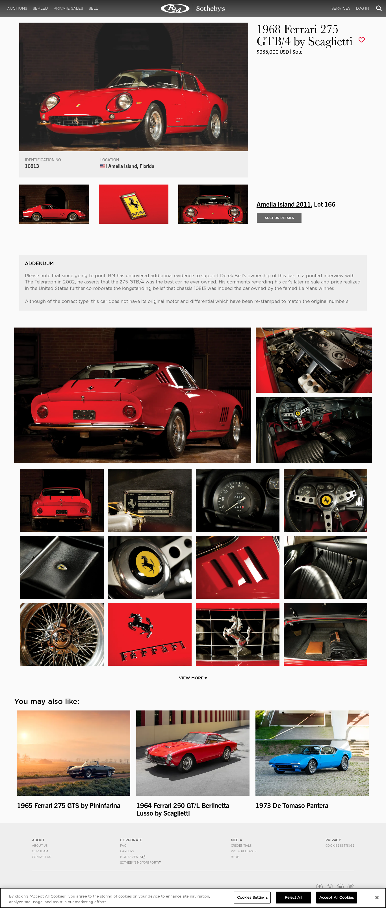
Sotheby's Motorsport (139, 862)
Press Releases (243, 851)
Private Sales (68, 8)
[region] (193, 898)
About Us (39, 845)
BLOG (235, 857)
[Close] (377, 897)
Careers (127, 851)
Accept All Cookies (336, 897)
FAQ (123, 845)
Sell (93, 8)
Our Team (40, 851)
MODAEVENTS (131, 857)
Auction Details (279, 218)
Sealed (40, 8)
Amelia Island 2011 (284, 204)
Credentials (241, 845)
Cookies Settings (340, 845)
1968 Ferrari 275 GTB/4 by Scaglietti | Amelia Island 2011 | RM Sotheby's (193, 8)
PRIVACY (333, 840)
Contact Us (41, 857)
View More (192, 678)
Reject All (293, 897)
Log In (362, 8)
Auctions (17, 8)
